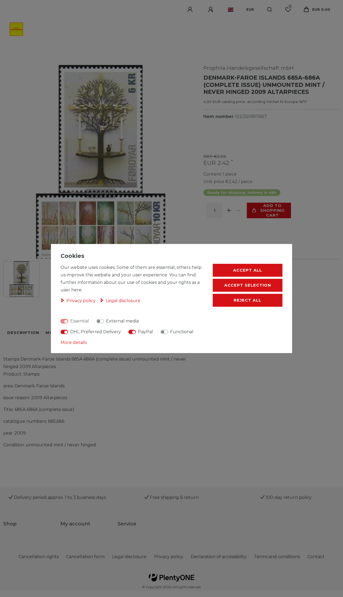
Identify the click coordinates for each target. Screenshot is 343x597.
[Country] (230, 9)
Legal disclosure (129, 556)
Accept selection (247, 285)
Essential (79, 321)
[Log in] (191, 9)
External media (122, 321)
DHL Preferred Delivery (95, 332)
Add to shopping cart (272, 210)
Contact (316, 556)
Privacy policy (168, 556)
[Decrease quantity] (239, 210)
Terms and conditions (277, 556)
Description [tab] (23, 332)
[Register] (211, 9)
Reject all (247, 300)
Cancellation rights (38, 556)
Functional (181, 332)
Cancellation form (85, 556)
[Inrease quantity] (229, 210)
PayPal (145, 332)
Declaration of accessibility (219, 556)
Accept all (247, 270)
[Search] (269, 9)
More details (74, 342)
